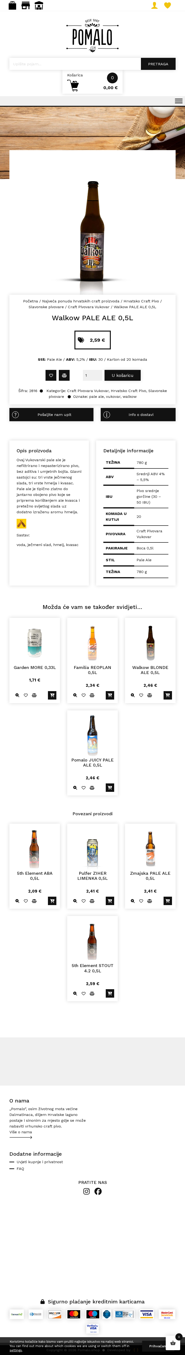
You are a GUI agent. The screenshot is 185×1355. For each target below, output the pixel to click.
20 (139, 516)
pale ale (96, 396)
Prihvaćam (158, 1346)
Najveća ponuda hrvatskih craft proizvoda (80, 301)
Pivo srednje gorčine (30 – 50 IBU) (149, 496)
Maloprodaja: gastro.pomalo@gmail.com (25, 5)
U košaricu (122, 375)
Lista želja (172, 5)
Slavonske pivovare (46, 307)
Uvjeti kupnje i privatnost (40, 1162)
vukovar (113, 396)
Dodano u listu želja (51, 375)
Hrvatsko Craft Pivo (141, 301)
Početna (30, 301)
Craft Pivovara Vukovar (89, 307)
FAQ (20, 1168)
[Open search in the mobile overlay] (92, 64)
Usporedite (64, 375)
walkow (130, 396)
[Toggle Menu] (179, 101)
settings (16, 1350)
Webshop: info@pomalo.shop (12, 5)
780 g (142, 571)
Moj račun (159, 5)
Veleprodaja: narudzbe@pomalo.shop (38, 5)
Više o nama (20, 1132)
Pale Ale (144, 560)
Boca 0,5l (145, 548)
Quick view (17, 695)
